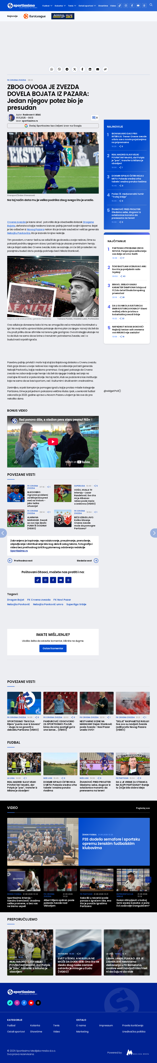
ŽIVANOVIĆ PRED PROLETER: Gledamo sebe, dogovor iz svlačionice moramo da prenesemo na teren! (126, 214)
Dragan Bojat (15, 599)
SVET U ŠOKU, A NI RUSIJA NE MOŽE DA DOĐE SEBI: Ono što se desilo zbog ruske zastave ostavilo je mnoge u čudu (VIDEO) (78, 965)
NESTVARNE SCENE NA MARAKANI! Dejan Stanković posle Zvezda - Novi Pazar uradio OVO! (96, 725)
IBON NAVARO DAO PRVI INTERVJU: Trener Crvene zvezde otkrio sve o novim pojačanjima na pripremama (129, 138)
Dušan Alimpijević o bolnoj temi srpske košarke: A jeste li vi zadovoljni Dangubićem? (133, 903)
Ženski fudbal (89, 834)
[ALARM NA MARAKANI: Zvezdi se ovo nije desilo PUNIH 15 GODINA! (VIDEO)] (16, 518)
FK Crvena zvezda (16, 80)
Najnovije (12, 16)
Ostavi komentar (53, 648)
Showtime (103, 6)
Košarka (59, 5)
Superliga (79, 486)
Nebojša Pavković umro (48, 604)
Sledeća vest (84, 560)
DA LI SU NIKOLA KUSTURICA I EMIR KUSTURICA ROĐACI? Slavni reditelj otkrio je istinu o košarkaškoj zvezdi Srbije (129, 310)
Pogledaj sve (143, 808)
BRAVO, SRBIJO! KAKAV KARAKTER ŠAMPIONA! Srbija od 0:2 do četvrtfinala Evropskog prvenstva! (129, 289)
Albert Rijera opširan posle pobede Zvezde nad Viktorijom (59, 903)
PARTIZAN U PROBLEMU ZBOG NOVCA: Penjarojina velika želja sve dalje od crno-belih (129, 251)
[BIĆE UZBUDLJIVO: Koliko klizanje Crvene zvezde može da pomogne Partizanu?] (62, 518)
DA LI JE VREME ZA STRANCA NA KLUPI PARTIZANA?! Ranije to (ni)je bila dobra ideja (132, 785)
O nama (81, 1025)
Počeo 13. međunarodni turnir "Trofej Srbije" (128, 195)
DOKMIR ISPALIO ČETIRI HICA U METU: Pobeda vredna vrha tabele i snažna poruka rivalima (129, 178)
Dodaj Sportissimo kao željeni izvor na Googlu (55, 125)
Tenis (70, 5)
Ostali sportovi (85, 5)
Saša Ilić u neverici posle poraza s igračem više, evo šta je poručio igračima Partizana (95, 902)
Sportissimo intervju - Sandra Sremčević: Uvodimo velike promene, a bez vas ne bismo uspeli (23, 902)
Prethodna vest (23, 560)
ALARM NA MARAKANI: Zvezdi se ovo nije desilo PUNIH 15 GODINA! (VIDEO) (37, 523)
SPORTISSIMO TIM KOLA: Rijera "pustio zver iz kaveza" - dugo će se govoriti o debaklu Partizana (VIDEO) (23, 725)
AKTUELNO (63, 954)
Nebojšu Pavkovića (18, 233)
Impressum (106, 1025)
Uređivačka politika (133, 1031)
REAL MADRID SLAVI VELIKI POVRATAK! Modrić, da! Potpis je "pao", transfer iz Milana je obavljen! (128, 159)
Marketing (82, 1031)
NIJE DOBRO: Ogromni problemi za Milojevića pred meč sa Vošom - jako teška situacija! (37, 499)
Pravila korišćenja (132, 1025)
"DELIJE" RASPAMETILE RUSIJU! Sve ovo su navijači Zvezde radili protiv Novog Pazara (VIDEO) (132, 725)
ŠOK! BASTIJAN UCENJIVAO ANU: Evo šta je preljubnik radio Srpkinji (129, 269)
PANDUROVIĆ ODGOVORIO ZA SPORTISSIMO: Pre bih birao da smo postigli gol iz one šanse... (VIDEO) (59, 725)
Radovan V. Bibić (32, 114)
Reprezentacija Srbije (125, 895)
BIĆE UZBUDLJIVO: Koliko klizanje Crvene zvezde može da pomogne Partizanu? (84, 523)
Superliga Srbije (76, 604)
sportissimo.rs (30, 120)
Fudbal (46, 5)
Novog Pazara (35, 229)
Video (113, 6)
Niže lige (47, 778)
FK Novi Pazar (62, 599)
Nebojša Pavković (18, 604)
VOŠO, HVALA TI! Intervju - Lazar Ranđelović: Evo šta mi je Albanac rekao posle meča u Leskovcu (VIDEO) (85, 497)
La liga (11, 778)
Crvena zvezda (16, 222)
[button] (148, 880)
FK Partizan (122, 778)
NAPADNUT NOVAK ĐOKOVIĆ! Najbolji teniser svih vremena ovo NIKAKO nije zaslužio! (128, 329)
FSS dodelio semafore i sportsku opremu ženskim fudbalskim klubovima (111, 843)
